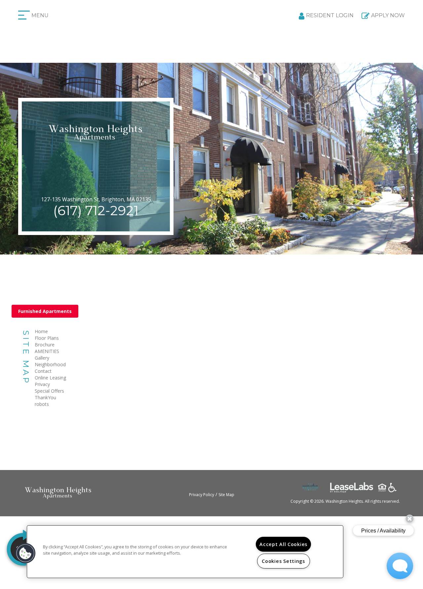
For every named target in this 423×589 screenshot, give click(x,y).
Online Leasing (50, 377)
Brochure (45, 344)
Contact (43, 371)
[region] (185, 551)
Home (41, 331)
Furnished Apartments (45, 311)
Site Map (226, 494)
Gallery (42, 358)
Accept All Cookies (283, 544)
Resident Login (330, 15)
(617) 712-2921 (95, 210)
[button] (25, 553)
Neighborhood (50, 364)
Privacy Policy (201, 494)
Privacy (42, 384)
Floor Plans (47, 338)
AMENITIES (47, 351)
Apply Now (388, 15)
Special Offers (49, 391)
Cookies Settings (283, 561)
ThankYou (45, 397)
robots (42, 404)
